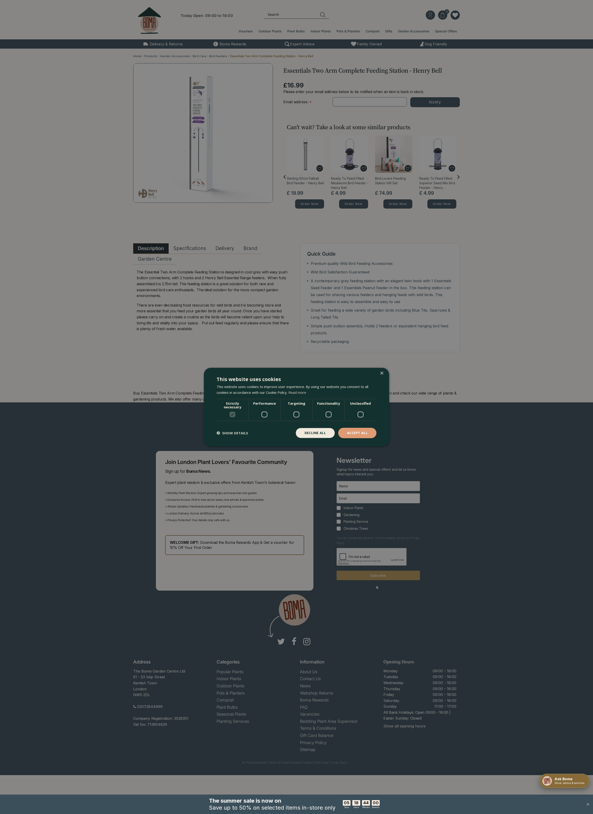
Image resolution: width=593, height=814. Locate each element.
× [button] (381, 373)
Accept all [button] (357, 433)
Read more (297, 392)
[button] (232, 432)
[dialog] (296, 407)
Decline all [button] (315, 433)
